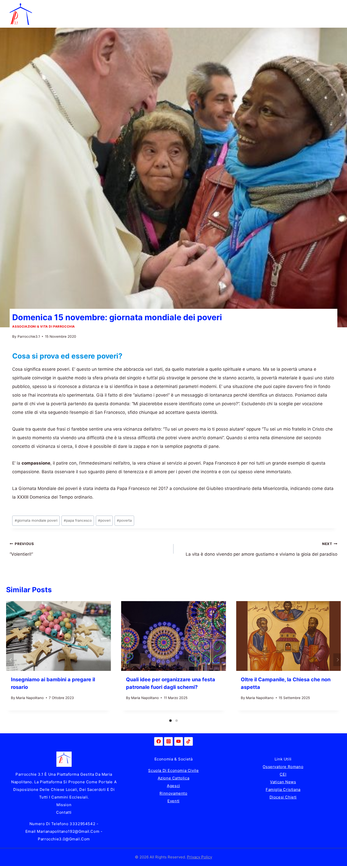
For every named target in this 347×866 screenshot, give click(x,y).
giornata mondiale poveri (36, 520)
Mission (63, 804)
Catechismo (207, 6)
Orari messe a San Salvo (62, 20)
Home (43, 6)
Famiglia (71, 6)
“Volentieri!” (22, 549)
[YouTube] (178, 741)
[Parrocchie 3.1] (21, 14)
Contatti (64, 812)
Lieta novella (107, 6)
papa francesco (78, 520)
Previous (10, 659)
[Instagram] (168, 741)
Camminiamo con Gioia (157, 6)
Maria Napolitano (30, 698)
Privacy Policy (199, 857)
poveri (104, 520)
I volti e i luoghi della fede (259, 6)
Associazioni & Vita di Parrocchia (43, 326)
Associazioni (312, 6)
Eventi (173, 801)
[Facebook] (158, 741)
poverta (124, 520)
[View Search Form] (332, 14)
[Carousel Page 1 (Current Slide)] (170, 721)
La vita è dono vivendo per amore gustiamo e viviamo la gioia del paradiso (261, 549)
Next (337, 659)
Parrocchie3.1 (29, 336)
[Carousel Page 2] (177, 721)
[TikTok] (188, 741)
